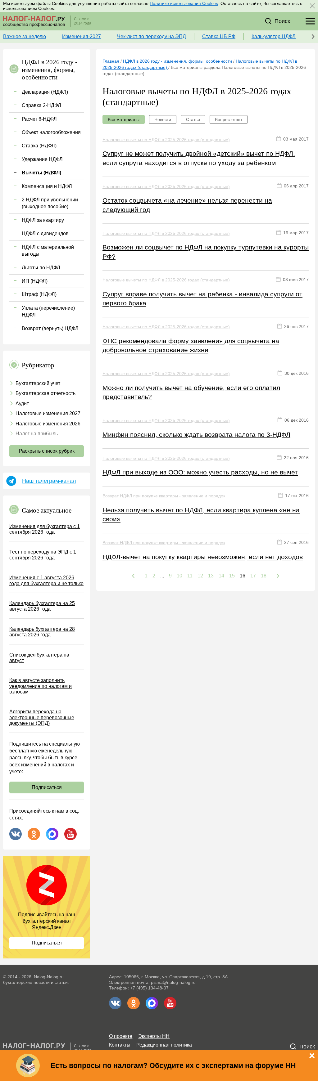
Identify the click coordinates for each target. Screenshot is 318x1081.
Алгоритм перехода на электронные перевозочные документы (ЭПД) (41, 717)
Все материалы (123, 119)
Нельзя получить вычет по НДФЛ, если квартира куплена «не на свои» (201, 514)
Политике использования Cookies (184, 3)
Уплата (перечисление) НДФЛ (48, 311)
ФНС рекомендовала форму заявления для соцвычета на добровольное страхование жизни (190, 345)
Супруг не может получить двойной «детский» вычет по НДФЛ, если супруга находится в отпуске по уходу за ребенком (198, 158)
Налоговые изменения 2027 (48, 413)
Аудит (22, 403)
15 (232, 575)
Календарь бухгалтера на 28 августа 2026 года (42, 631)
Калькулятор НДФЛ (274, 36)
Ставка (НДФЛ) (39, 145)
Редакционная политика (164, 1044)
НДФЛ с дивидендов (45, 233)
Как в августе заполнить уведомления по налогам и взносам (40, 686)
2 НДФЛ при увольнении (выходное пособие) (50, 203)
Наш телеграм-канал (49, 481)
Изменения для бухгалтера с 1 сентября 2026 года (44, 529)
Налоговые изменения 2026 (48, 423)
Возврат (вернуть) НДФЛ (50, 328)
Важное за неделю (24, 36)
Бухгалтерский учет (38, 383)
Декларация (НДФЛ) (45, 92)
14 (221, 575)
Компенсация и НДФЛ (47, 186)
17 (253, 575)
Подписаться (47, 787)
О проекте (120, 1036)
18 (263, 575)
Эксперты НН (154, 1036)
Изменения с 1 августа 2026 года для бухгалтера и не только (46, 580)
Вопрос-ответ (228, 119)
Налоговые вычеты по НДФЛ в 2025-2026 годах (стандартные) (166, 139)
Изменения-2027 (81, 36)
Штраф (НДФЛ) (39, 294)
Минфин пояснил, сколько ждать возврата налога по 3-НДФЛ (196, 434)
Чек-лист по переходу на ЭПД (151, 36)
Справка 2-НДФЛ (41, 105)
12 (200, 575)
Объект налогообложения (51, 132)
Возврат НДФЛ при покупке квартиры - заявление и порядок (163, 495)
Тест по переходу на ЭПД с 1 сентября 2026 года (42, 554)
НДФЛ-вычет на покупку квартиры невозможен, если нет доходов (202, 556)
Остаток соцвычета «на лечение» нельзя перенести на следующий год (187, 205)
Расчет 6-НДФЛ (39, 119)
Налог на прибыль (37, 433)
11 (190, 575)
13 (211, 575)
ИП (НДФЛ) (35, 281)
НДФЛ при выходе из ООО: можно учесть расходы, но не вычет (200, 472)
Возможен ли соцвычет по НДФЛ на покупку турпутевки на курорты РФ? (205, 252)
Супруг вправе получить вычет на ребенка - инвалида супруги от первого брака (202, 298)
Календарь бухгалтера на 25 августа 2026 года (42, 606)
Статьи (193, 119)
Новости (162, 119)
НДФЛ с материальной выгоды (48, 250)
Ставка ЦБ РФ (218, 36)
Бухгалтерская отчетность (45, 393)
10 (179, 575)
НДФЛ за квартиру (43, 220)
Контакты (119, 1044)
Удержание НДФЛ (42, 159)
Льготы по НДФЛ (41, 267)
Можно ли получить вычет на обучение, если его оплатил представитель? (191, 392)
